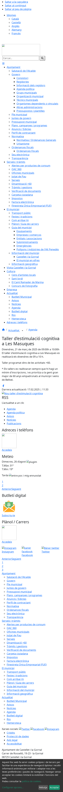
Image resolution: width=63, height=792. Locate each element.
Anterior (6, 489)
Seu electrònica (15, 613)
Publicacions (14, 423)
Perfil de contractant (19, 602)
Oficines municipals (18, 631)
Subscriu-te (8, 515)
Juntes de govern (16, 588)
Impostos (12, 657)
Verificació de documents (21, 650)
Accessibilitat (14, 743)
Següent (16, 489)
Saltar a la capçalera (16, 1)
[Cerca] (42, 58)
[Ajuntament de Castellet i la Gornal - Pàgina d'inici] (21, 49)
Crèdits (11, 732)
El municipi (8, 668)
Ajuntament (8, 573)
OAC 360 (12, 628)
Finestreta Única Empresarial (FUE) (27, 664)
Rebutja (43, 787)
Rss (9, 719)
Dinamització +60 (17, 642)
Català (15, 19)
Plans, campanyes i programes (24, 595)
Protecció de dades (18, 736)
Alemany (17, 29)
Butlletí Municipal (17, 701)
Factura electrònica (18, 661)
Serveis (11, 639)
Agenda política (16, 412)
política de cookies (31, 781)
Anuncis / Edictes (16, 599)
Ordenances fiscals (18, 610)
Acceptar (54, 787)
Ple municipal (14, 584)
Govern (11, 580)
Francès (16, 33)
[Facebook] (37, 729)
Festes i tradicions (17, 675)
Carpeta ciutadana (17, 653)
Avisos (10, 416)
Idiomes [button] (11, 15)
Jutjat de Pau (14, 635)
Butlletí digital (15, 715)
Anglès (15, 26)
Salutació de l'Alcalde (19, 577)
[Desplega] (22, 331)
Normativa (13, 606)
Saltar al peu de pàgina (18, 9)
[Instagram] (52, 729)
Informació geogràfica (20, 693)
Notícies (11, 420)
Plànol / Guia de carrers (20, 682)
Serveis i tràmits (11, 620)
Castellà (16, 22)
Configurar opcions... (13, 787)
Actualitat (14, 330)
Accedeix (7, 450)
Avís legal (12, 740)
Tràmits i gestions (17, 646)
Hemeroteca (14, 723)
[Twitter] (24, 729)
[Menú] (3, 63)
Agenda (32, 329)
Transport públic (16, 672)
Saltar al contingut (15, 5)
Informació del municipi (20, 690)
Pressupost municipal (19, 591)
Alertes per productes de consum (26, 624)
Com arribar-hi (15, 679)
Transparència (15, 617)
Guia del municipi (17, 686)
